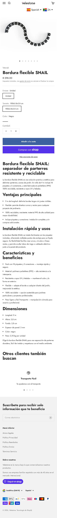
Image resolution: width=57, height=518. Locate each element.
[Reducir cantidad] (6, 131)
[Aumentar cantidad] (16, 131)
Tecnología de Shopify (24, 510)
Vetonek (6, 67)
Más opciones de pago (28, 156)
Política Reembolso (10, 442)
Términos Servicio (10, 451)
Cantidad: (6, 125)
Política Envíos (8, 446)
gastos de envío (25, 81)
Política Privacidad (10, 437)
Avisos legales (8, 433)
